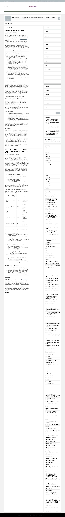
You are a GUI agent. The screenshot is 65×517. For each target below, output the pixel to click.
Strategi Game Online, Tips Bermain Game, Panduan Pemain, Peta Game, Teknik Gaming (53, 432)
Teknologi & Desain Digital (50, 439)
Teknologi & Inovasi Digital (50, 445)
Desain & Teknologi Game (50, 213)
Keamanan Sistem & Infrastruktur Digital (52, 286)
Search (46, 111)
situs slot (47, 61)
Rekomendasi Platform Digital (51, 360)
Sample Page (31, 12)
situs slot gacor (48, 69)
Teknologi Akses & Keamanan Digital (52, 458)
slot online (47, 90)
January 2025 (48, 181)
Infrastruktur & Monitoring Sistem (51, 255)
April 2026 (47, 150)
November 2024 (48, 185)
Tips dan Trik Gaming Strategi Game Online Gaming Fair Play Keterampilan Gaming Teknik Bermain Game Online (52, 493)
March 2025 (48, 177)
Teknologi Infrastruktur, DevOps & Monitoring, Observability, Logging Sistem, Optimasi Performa (53, 479)
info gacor (47, 248)
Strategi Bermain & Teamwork (51, 428)
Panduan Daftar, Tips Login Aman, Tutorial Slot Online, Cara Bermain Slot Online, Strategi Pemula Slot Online (53, 313)
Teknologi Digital (48, 464)
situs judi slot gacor (49, 373)
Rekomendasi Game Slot (50, 358)
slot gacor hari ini (49, 389)
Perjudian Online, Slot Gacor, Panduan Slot (53, 338)
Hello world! (58, 141)
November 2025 (48, 160)
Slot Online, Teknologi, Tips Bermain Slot (52, 424)
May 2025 (47, 173)
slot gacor (47, 52)
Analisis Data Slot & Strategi (50, 196)
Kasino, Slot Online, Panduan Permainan (52, 270)
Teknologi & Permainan (49, 454)
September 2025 (48, 164)
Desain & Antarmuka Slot (50, 211)
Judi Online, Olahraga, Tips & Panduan (52, 261)
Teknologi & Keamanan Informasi (51, 449)
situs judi (47, 366)
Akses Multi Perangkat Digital (51, 193)
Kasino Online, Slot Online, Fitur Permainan (53, 265)
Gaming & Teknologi (49, 242)
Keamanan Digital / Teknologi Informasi (52, 284)
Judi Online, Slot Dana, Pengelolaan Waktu (53, 263)
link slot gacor (48, 31)
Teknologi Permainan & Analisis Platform (53, 486)
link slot (47, 44)
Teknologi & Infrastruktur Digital (51, 443)
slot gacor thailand (23, 39)
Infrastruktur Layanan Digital (50, 257)
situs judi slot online (49, 375)
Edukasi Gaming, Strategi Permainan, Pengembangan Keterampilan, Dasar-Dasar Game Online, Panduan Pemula (53, 216)
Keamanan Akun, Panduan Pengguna (52, 278)
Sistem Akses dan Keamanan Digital (52, 364)
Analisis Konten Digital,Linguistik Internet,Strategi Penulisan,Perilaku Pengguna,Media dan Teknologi (51, 199)
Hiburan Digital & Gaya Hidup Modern (52, 246)
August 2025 (48, 166)
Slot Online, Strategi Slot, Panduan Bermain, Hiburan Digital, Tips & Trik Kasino (52, 412)
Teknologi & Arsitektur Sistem (51, 437)
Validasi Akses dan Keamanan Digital (52, 511)
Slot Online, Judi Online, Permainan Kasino (53, 401)
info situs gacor (48, 250)
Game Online (48, 221)
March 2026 (48, 152)
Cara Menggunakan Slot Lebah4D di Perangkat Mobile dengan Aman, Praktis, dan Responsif (28, 17)
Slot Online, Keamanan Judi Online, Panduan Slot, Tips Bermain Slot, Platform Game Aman (53, 405)
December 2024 (48, 183)
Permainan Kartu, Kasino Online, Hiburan (52, 340)
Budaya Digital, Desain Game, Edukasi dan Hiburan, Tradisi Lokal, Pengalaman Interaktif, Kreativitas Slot (53, 207)
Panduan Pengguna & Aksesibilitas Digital (53, 323)
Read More (7, 146)
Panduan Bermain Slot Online (50, 306)
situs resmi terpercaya (49, 377)
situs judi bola (48, 368)
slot (46, 65)
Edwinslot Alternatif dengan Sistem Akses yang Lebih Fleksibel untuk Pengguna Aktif (52, 134)
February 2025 (48, 179)
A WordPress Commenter (50, 141)
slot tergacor (48, 426)
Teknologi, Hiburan (49, 488)
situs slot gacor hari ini (49, 383)
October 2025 (48, 162)
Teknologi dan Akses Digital (50, 460)
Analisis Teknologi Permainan (51, 204)
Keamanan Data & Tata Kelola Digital (52, 280)
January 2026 (48, 156)
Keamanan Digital (49, 282)
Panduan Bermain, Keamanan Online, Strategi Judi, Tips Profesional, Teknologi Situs (53, 309)
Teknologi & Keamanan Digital (51, 447)
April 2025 (47, 175)
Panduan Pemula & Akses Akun (51, 321)
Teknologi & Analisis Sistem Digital (52, 435)
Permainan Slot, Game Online (50, 352)
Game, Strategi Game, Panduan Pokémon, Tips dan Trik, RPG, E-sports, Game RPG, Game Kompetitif (53, 239)
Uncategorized (48, 505)
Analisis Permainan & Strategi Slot (51, 202)
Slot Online (47, 392)
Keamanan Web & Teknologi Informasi (52, 288)
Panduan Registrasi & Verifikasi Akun (52, 328)
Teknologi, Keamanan (49, 490)
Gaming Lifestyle (48, 244)
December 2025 (48, 158)
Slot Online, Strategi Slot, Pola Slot (51, 415)
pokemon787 (48, 356)
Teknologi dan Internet (49, 462)
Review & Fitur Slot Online (50, 362)
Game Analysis (48, 219)
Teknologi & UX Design (49, 456)
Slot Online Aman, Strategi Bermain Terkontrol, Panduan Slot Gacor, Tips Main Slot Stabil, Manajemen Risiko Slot (53, 395)
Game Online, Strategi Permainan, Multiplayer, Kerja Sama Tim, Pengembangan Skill (51, 231)
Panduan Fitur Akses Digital (50, 316)
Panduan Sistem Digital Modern (51, 330)
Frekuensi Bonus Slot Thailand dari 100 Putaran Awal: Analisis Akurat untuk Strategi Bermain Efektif (17, 151)
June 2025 (47, 171)
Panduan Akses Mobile (49, 303)
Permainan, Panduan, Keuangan (51, 354)
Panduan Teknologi (49, 332)
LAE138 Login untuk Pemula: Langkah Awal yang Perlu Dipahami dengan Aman (41, 1)
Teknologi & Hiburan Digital (50, 441)
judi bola (47, 259)
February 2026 (48, 154)
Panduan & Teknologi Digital (50, 301)
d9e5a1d (7, 33)
